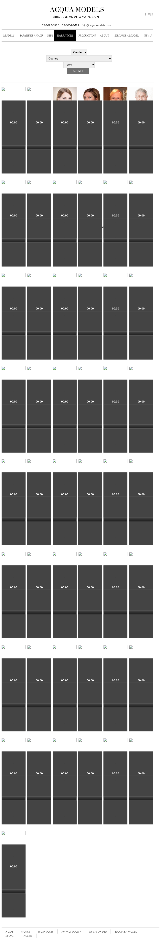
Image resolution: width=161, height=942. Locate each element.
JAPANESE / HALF (31, 35)
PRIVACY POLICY (71, 931)
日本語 (149, 14)
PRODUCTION (87, 35)
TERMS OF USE (98, 931)
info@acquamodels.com (96, 25)
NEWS (148, 35)
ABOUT (104, 35)
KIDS (50, 35)
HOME (9, 931)
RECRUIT (10, 935)
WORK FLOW (45, 931)
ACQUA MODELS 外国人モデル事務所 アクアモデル (77, 13)
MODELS (9, 35)
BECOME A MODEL (126, 35)
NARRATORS (65, 35)
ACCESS (28, 935)
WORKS (25, 931)
